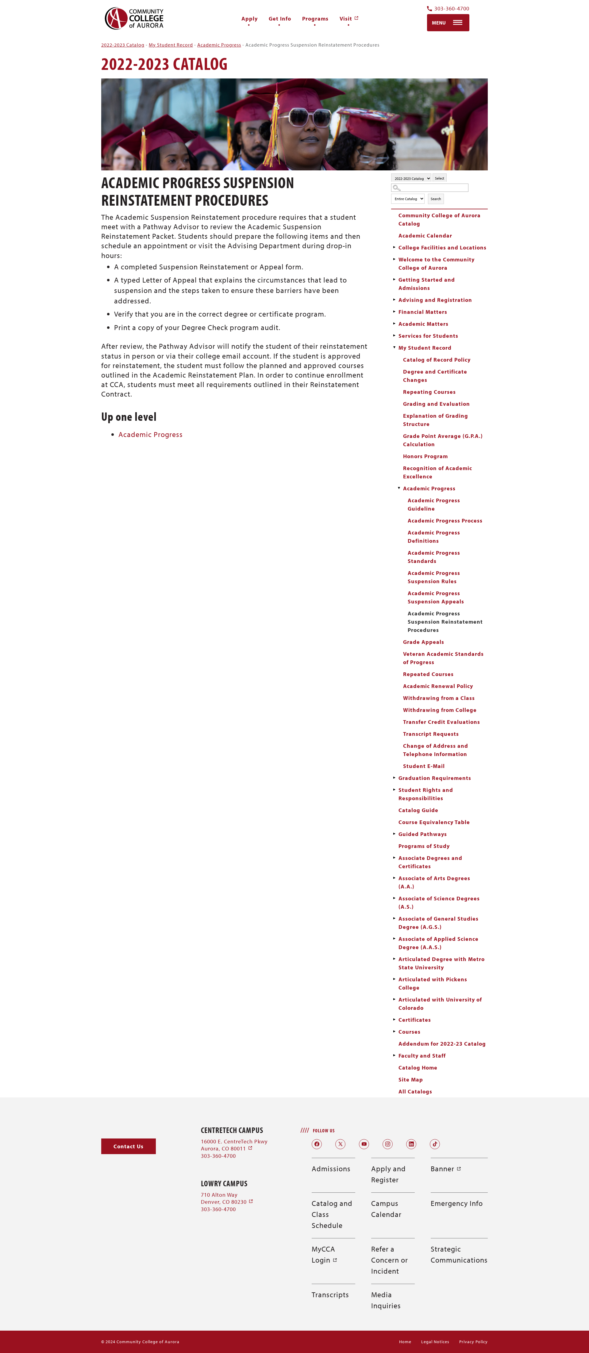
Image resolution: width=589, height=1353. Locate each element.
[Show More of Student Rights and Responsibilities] (394, 790)
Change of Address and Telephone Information (435, 750)
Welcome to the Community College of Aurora (436, 263)
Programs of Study (424, 845)
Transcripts (330, 1294)
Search (436, 198)
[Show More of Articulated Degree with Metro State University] (394, 959)
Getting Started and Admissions (426, 283)
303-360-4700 (451, 9)
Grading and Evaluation (436, 403)
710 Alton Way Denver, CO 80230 (227, 1198)
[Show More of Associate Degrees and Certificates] (394, 858)
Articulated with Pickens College (432, 983)
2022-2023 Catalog (122, 45)
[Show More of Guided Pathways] (394, 834)
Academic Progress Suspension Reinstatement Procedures (445, 621)
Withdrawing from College (440, 709)
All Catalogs (415, 1091)
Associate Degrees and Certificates (430, 862)
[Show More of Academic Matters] (394, 324)
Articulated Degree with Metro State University (441, 963)
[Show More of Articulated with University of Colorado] (394, 999)
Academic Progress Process (445, 520)
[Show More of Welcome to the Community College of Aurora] (394, 259)
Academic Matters (423, 323)
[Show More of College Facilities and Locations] (394, 247)
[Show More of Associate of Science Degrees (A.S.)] (394, 898)
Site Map (410, 1079)
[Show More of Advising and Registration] (394, 300)
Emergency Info (457, 1203)
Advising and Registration (435, 299)
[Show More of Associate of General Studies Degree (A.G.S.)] (394, 918)
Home (405, 1341)
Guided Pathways (422, 834)
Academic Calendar (425, 235)
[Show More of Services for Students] (394, 336)
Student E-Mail (424, 766)
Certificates (414, 1019)
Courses (409, 1031)
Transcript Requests (431, 733)
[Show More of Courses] (394, 1031)
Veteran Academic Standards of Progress (443, 658)
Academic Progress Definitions (434, 536)
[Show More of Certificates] (394, 1020)
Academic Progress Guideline (434, 504)
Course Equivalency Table (434, 822)
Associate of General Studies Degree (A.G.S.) (438, 922)
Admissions (331, 1168)
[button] (128, 1146)
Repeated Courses (428, 674)
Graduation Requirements (434, 777)
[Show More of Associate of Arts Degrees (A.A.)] (394, 878)
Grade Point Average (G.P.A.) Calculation (443, 440)
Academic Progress (219, 45)
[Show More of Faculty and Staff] (394, 1055)
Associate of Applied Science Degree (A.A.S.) (438, 943)
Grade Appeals (423, 641)
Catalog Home (417, 1067)
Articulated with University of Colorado (440, 1003)
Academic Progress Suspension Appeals (436, 597)
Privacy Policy (473, 1341)
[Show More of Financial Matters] (394, 312)
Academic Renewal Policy (438, 686)
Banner (446, 1168)
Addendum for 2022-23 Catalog (442, 1043)
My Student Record (171, 45)
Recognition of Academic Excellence (437, 472)
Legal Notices (435, 1341)
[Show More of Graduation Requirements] (394, 778)
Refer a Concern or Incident (389, 1259)
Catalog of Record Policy (437, 359)
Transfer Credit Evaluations (441, 721)
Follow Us (324, 1130)
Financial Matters (422, 311)
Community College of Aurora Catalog (439, 219)
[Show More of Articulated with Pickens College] (394, 979)
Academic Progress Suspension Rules (434, 577)
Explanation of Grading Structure (435, 420)
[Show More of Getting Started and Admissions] (394, 279)
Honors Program (425, 456)
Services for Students (428, 335)
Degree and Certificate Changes (435, 375)
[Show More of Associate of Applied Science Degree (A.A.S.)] (394, 939)
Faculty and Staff (422, 1055)
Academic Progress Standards (434, 556)
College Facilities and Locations (442, 247)
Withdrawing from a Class (439, 697)
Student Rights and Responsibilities (425, 794)
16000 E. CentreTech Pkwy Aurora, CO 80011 (234, 1145)
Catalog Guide (418, 810)
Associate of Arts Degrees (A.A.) (434, 882)
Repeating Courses (429, 391)
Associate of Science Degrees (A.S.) (439, 902)
